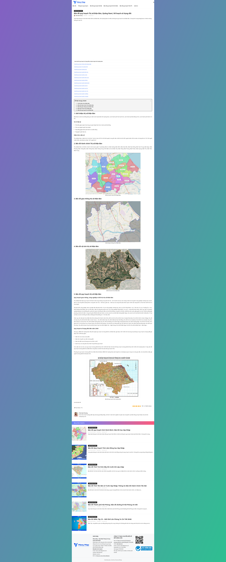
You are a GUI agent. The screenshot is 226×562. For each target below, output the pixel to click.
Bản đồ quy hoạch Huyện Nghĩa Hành (81, 83)
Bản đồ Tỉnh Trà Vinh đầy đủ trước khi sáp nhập (106, 467)
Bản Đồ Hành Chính (78, 10)
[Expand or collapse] (150, 101)
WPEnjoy (120, 559)
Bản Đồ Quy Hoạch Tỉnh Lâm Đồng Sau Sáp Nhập (106, 448)
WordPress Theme (114, 559)
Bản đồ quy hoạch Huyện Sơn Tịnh (81, 91)
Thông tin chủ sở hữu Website (102, 555)
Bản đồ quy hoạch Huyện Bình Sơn (81, 72)
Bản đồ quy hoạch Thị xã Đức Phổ (81, 66)
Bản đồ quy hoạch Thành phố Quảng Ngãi (82, 64)
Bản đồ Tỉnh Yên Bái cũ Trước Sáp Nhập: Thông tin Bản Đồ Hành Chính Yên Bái (117, 486)
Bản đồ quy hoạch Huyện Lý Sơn (80, 74)
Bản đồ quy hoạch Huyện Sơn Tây (81, 88)
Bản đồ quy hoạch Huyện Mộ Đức (81, 80)
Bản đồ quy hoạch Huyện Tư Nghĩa (81, 96)
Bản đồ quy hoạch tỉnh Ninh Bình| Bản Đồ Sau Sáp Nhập (109, 430)
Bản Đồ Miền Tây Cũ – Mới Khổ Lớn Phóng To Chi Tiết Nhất (110, 519)
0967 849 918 (119, 544)
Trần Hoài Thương (79, 15)
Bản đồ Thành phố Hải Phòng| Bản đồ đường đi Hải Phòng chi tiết (113, 505)
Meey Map (109, 559)
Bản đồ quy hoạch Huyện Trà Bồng (81, 93)
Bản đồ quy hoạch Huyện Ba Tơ (80, 69)
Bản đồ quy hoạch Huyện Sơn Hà (80, 85)
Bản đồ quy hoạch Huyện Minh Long (81, 77)
